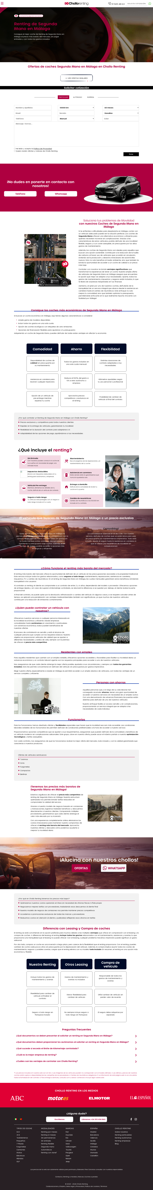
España (94, 1128)
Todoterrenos (22, 1138)
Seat (68, 1144)
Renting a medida (70, 1177)
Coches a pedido (91, 1177)
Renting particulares (123, 1135)
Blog (117, 1144)
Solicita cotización (137, 3)
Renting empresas (122, 1141)
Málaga (93, 1144)
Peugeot (69, 1153)
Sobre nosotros (121, 1132)
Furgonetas (21, 1147)
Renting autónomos (123, 1138)
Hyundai (69, 1135)
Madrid (93, 1132)
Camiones (21, 1150)
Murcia (93, 1150)
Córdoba (94, 1147)
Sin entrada (46, 1141)
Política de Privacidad (43, 149)
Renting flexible (47, 1144)
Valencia (93, 1138)
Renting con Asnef (49, 1153)
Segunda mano (47, 1147)
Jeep (68, 1161)
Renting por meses (49, 1132)
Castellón (94, 1156)
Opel (68, 1156)
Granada (94, 1153)
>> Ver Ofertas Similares (76, 78)
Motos (19, 1153)
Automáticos (46, 1150)
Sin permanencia (48, 1138)
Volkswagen (71, 1147)
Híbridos (20, 1158)
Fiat (67, 1132)
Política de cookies (92, 1186)
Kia (67, 1138)
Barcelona (94, 1135)
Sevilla (93, 1141)
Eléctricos (21, 1156)
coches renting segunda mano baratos (31, 16)
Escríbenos (60, 1119)
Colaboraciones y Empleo (55, 1186)
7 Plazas (20, 1144)
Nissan (68, 1158)
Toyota (68, 1150)
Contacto (58, 1177)
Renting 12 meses (48, 1135)
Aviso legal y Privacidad (75, 1186)
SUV (18, 1132)
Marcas (70, 1128)
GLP (18, 1161)
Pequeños (21, 1141)
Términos (103, 1186)
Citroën (69, 1141)
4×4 (18, 1135)
